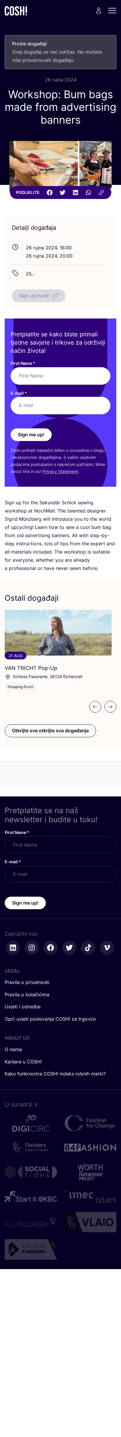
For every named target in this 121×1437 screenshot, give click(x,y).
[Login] (99, 10)
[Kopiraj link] (101, 192)
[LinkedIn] (75, 192)
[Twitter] (62, 192)
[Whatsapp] (88, 192)
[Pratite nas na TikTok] (88, 948)
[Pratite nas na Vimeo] (107, 948)
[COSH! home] (16, 11)
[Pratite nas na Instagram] (32, 948)
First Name (23, 363)
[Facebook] (49, 192)
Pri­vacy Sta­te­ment (60, 471)
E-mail (19, 393)
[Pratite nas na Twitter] (69, 948)
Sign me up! (31, 434)
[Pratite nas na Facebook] (50, 948)
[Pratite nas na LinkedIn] (13, 948)
